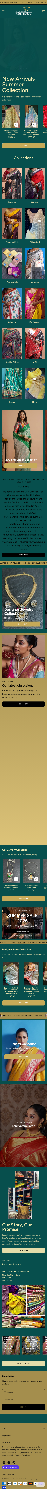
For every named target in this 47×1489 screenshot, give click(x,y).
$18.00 (11, 889)
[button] (38, 11)
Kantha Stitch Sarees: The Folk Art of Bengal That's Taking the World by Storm (31, 1342)
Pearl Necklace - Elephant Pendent (11, 885)
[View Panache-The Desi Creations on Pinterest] (14, 1462)
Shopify (34, 1479)
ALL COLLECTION (22, 930)
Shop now (28, 562)
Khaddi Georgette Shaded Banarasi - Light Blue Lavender (31, 131)
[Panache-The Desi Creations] (23, 11)
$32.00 (31, 889)
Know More (23, 1249)
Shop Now (21, 464)
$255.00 (31, 136)
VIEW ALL (23, 144)
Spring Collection (23, 56)
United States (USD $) (9, 1474)
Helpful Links (6, 1435)
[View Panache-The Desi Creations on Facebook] (8, 1462)
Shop (3, 1428)
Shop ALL (23, 50)
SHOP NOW (23, 702)
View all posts (23, 1362)
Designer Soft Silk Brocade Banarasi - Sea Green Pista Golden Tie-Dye (11, 989)
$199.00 (11, 136)
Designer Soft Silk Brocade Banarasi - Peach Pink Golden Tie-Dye (31, 989)
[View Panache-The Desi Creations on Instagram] (3, 1462)
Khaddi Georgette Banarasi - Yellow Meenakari (11, 131)
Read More (23, 553)
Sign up (23, 1406)
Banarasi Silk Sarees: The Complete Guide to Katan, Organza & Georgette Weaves (10, 1340)
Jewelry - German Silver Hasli (31, 885)
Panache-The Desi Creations (15, 1479)
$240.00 (11, 995)
